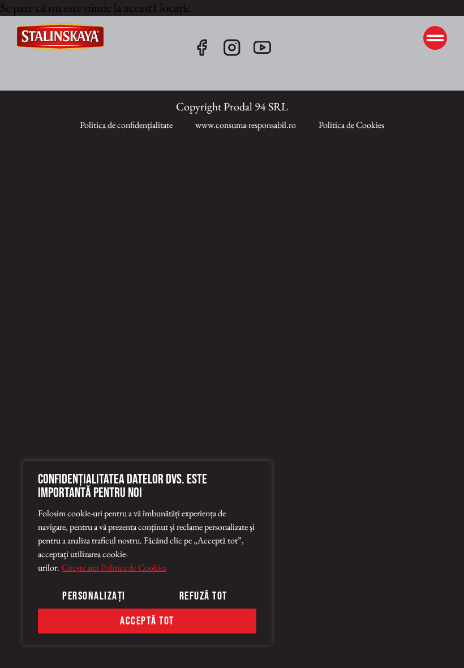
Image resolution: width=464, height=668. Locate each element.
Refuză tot (203, 596)
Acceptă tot (147, 621)
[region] (147, 553)
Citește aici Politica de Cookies (114, 567)
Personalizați (94, 596)
